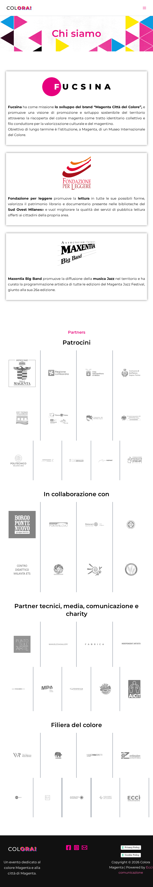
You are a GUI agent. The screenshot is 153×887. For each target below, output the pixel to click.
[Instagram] (76, 847)
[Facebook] (68, 847)
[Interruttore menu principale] (144, 8)
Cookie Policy (132, 855)
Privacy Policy (132, 847)
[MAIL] (84, 847)
